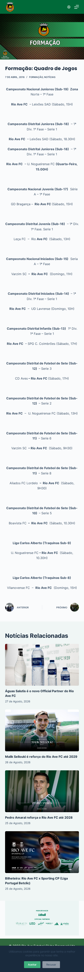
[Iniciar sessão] (68, 6)
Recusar (51, 964)
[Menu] (76, 7)
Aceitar (32, 964)
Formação (36, 77)
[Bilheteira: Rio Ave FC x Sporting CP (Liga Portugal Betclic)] (42, 852)
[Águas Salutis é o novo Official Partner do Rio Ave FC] (42, 665)
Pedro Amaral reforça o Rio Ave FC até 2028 (39, 817)
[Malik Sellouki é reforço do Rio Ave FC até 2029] (42, 730)
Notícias (49, 77)
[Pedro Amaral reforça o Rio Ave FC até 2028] (42, 791)
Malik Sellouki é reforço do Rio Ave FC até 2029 (41, 757)
